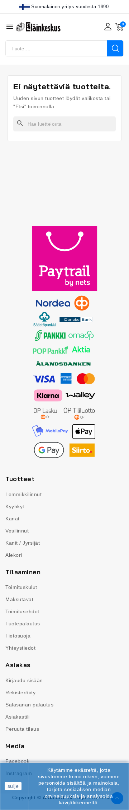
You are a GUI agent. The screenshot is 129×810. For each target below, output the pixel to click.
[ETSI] (115, 48)
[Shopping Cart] (119, 26)
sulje (13, 786)
